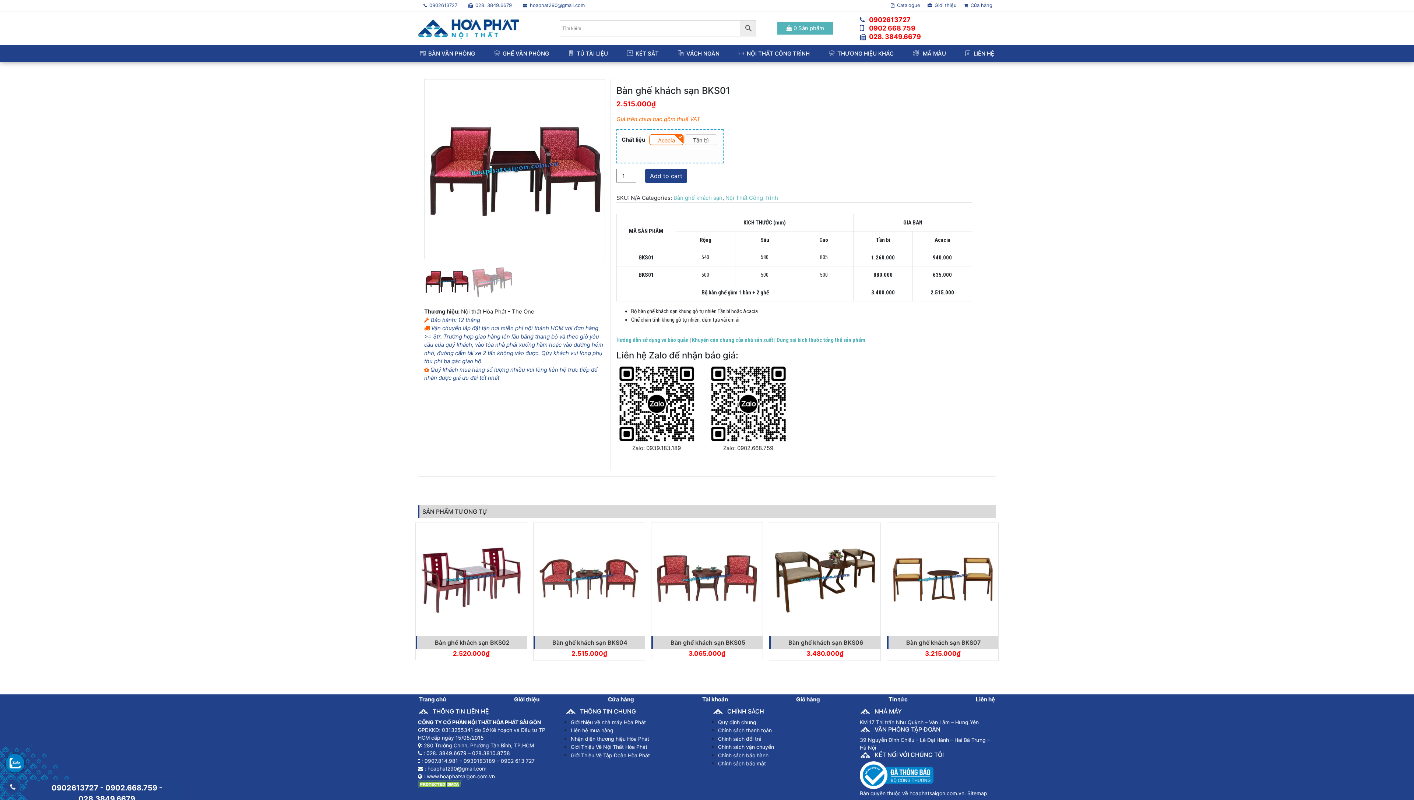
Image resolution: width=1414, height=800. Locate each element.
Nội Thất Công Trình (778, 53)
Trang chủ (432, 699)
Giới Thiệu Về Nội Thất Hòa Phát (609, 747)
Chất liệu (633, 139)
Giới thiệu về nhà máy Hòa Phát (608, 722)
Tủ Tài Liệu (592, 53)
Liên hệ (984, 53)
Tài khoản (715, 699)
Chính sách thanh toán (745, 730)
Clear (655, 152)
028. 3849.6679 (493, 5)
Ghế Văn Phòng (526, 53)
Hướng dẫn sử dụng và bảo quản (652, 340)
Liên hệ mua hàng (592, 730)
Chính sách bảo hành (743, 755)
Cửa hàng (980, 5)
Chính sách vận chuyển (746, 747)
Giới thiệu (945, 5)
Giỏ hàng (808, 699)
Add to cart (666, 176)
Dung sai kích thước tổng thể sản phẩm (821, 340)
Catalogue (908, 5)
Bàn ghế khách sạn (697, 197)
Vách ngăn (703, 53)
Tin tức (898, 699)
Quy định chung (737, 722)
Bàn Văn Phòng (451, 53)
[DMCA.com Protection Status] (440, 784)
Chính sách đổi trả (739, 739)
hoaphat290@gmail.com (556, 5)
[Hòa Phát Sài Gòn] (468, 27)
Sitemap (977, 793)
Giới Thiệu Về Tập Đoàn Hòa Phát (610, 755)
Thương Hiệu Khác (865, 53)
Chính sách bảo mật (742, 763)
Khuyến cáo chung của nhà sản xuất (732, 340)
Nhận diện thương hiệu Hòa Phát (610, 739)
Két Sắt (647, 53)
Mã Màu (933, 53)
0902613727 (442, 5)
